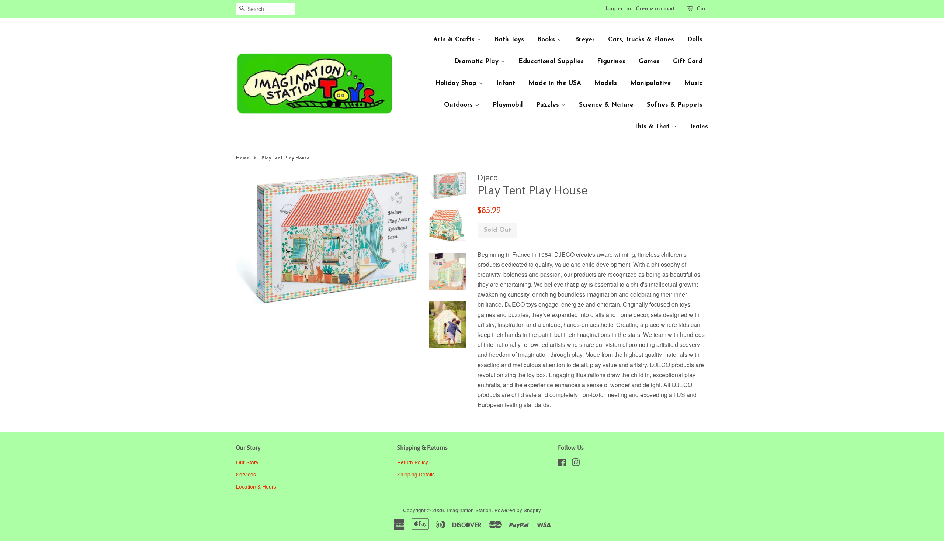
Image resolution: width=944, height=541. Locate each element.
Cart (702, 9)
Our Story (247, 462)
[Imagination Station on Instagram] (576, 463)
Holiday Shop (457, 83)
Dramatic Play (477, 61)
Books (547, 40)
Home (242, 158)
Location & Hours (256, 486)
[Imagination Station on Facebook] (562, 463)
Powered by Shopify (517, 510)
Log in (614, 9)
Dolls (694, 40)
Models (605, 83)
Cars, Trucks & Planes (641, 40)
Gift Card (687, 61)
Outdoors (459, 105)
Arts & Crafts (455, 40)
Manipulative (650, 83)
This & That (653, 127)
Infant (505, 83)
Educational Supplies (551, 61)
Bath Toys (509, 40)
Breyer (585, 40)
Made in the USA (554, 83)
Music (693, 83)
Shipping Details (416, 474)
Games (649, 61)
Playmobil (508, 105)
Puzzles (548, 105)
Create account (655, 9)
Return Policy (413, 462)
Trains (699, 127)
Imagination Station (469, 510)
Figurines (611, 61)
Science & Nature (606, 105)
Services (246, 474)
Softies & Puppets (674, 105)
